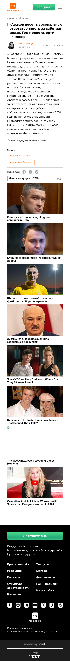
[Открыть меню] (59, 7)
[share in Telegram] (36, 172)
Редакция (14, 570)
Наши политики (47, 584)
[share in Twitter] (30, 172)
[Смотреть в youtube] (35, 605)
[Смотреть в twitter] (43, 605)
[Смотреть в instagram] (18, 605)
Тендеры (42, 564)
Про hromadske (18, 564)
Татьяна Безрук (25, 43)
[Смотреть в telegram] (26, 605)
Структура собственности (18, 585)
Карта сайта (45, 590)
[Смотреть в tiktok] (51, 605)
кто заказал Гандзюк (21, 162)
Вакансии (14, 594)
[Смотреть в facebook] (9, 605)
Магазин (42, 570)
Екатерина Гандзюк (20, 155)
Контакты (14, 577)
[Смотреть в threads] (60, 605)
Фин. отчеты (45, 577)
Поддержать (44, 7)
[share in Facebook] (24, 172)
